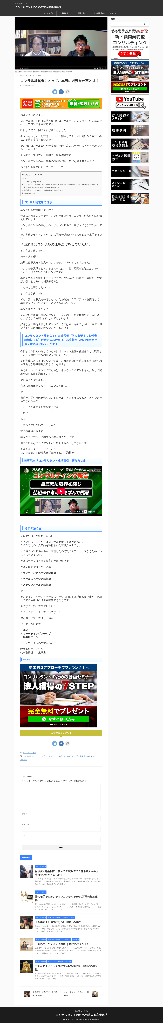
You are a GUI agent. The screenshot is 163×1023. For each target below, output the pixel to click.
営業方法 (81, 13)
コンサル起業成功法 (98, 13)
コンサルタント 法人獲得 (73, 756)
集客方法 (65, 13)
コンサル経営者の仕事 (32, 182)
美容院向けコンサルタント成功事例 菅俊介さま (43, 190)
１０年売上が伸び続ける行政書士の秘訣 (58, 922)
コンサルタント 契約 (54, 756)
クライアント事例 (29, 753)
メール (25, 824)
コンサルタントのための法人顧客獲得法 (38, 7)
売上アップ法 (48, 13)
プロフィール (115, 13)
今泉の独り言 (29, 193)
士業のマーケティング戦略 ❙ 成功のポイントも (62, 944)
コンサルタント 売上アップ (34, 756)
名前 (24, 814)
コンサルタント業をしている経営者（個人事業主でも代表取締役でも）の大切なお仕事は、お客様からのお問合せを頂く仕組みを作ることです (61, 185)
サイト (24, 835)
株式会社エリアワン (81, 1011)
